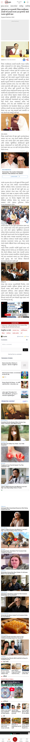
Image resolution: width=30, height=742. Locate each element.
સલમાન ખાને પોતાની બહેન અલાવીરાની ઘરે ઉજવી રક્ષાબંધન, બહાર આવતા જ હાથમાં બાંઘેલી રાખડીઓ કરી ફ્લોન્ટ (6, 711)
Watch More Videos (7, 679)
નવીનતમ (5, 701)
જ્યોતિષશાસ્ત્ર (24, 330)
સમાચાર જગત (16, 330)
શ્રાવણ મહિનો (13, 6)
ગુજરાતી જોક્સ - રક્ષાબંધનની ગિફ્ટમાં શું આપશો (16, 711)
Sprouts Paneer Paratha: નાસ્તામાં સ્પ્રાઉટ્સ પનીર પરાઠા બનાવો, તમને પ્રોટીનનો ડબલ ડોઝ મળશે (5, 672)
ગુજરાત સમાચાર (5, 6)
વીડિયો (5, 676)
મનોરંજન (8, 333)
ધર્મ (21, 333)
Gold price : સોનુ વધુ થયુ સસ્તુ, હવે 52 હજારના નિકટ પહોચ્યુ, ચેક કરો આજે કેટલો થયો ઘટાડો (14, 326)
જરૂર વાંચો (5, 662)
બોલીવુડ (21, 6)
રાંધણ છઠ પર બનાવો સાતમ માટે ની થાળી (16, 726)
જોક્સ (3, 333)
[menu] (2, 2)
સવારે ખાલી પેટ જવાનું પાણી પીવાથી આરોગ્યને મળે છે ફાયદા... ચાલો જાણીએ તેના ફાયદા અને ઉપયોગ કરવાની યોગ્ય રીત (16, 672)
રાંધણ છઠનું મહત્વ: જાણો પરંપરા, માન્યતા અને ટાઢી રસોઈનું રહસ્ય (5, 726)
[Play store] (24, 2)
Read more (8, 314)
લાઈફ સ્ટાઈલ (16, 333)
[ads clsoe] (29, 733)
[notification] (27, 2)
